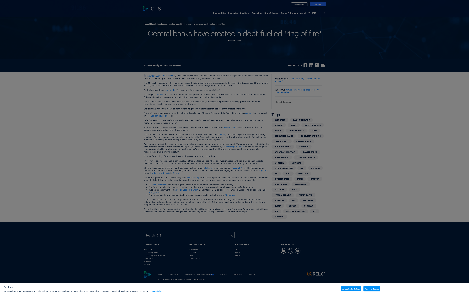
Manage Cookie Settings (351, 289)
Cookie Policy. (157, 291)
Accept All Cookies (372, 289)
